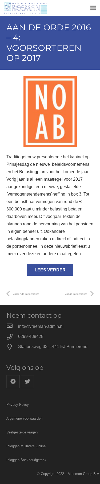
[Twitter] (27, 381)
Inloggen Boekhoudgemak (26, 460)
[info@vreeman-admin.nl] (12, 326)
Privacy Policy (17, 405)
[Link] (25, 8)
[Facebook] (13, 381)
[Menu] (93, 8)
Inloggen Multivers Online (26, 446)
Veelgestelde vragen (22, 432)
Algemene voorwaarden (24, 418)
